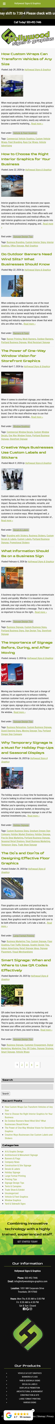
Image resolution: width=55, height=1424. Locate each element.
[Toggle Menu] (4, 4)
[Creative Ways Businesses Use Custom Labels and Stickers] (12, 492)
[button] (18, 1415)
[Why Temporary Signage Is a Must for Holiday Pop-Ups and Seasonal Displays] (12, 791)
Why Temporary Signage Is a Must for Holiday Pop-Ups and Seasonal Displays (27, 747)
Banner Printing (14, 339)
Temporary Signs (9, 844)
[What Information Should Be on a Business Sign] (12, 591)
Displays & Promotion (30, 1388)
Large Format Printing (23, 935)
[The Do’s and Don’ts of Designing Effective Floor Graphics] (12, 902)
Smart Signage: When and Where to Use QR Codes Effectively (26, 965)
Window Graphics (21, 426)
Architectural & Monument (30, 1391)
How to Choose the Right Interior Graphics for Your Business (25, 159)
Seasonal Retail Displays (12, 841)
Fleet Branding (15, 142)
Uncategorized (11, 1193)
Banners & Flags (21, 333)
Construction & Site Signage (18, 1165)
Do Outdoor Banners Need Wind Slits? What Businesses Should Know (26, 259)
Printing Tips (11, 1179)
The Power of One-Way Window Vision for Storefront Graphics (23, 355)
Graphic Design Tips (39, 944)
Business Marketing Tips (18, 941)
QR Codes (31, 1048)
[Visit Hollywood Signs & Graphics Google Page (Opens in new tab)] (27, 1309)
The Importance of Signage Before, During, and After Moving (27, 647)
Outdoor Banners (45, 339)
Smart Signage (8, 1052)
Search (5, 1093)
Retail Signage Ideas (29, 948)
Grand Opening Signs (11, 730)
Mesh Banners (29, 339)
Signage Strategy (45, 1048)
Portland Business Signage (14, 342)
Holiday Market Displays (22, 834)
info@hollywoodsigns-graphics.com (30, 1281)
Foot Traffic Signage (19, 944)
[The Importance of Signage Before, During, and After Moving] (12, 688)
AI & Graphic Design (14, 1151)
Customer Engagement (35, 1045)
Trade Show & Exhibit (15, 1189)
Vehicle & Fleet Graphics (25, 133)
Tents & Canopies (13, 1186)
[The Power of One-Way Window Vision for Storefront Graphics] (12, 396)
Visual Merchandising (22, 951)
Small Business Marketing (38, 841)
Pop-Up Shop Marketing (12, 837)
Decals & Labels (20, 529)
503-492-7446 (31, 1278)
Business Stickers (37, 535)
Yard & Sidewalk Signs (15, 1203)
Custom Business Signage (39, 727)
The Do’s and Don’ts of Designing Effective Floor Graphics (25, 858)
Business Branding (15, 242)
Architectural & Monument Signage (21, 1155)
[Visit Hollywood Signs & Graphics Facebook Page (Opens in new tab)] (24, 1309)
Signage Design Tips (23, 236)
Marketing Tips (19, 1048)
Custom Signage (38, 941)
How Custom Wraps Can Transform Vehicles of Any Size (26, 59)
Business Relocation (16, 727)
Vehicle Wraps (22, 1052)
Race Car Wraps (30, 142)
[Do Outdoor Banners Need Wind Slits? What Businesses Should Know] (12, 299)
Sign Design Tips (33, 630)
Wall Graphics (31, 245)
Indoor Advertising (9, 948)
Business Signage (15, 627)
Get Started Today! (27, 1241)
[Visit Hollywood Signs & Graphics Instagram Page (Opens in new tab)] (30, 1309)
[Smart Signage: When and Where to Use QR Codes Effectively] (12, 1009)
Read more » (37, 123)
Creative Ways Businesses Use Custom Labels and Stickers (27, 452)
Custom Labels (24, 539)
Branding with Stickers (17, 535)
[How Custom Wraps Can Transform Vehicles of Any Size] (12, 99)
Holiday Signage (21, 825)
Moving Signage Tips (32, 730)
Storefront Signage (19, 439)
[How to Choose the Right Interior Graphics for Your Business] (12, 199)
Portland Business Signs (12, 630)
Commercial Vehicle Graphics (20, 138)
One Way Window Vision (20, 435)
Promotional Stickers (19, 542)
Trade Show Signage (27, 844)
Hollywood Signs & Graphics (27, 3)
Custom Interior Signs (35, 242)
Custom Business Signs (35, 627)
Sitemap (41, 1416)
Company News (12, 1162)
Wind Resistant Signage (39, 342)
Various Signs (29, 1402)
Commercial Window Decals (20, 432)
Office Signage (17, 245)
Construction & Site (29, 1395)
